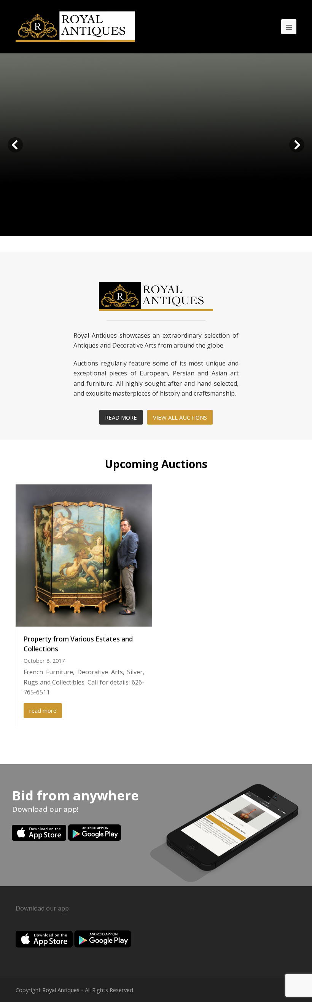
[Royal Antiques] (75, 26)
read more (42, 710)
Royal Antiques (61, 990)
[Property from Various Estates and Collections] (84, 555)
